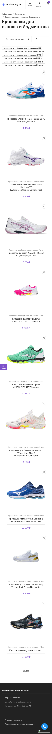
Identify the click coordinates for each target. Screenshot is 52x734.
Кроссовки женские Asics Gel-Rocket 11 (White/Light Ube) (26, 254)
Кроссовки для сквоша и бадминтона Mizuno (23, 65)
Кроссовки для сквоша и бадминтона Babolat (23, 62)
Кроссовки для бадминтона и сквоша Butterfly (23, 51)
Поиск (38, 6)
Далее (26, 670)
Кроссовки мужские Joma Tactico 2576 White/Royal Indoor (26, 120)
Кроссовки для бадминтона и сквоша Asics (22, 48)
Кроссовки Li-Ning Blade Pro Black (26, 650)
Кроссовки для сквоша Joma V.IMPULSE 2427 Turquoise (26, 385)
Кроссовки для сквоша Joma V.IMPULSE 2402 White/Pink (26, 320)
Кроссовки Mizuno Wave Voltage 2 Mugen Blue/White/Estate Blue (26, 520)
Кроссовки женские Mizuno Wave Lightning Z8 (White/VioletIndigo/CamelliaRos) (26, 187)
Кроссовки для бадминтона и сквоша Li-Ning (22, 58)
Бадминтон (20, 14)
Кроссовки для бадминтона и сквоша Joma (22, 55)
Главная (8, 14)
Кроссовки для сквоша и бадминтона (22, 17)
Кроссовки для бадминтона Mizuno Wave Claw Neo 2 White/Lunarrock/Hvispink (26, 453)
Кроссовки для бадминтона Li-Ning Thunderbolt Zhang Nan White (26, 585)
